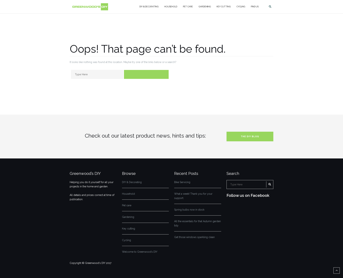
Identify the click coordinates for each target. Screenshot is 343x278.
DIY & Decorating (148, 6)
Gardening (204, 6)
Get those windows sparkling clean (194, 237)
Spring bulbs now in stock (189, 209)
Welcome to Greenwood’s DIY (139, 251)
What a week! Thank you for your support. (193, 195)
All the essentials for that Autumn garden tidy (197, 223)
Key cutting (224, 6)
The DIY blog (250, 136)
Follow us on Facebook (248, 195)
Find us (255, 6)
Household (170, 6)
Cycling (240, 6)
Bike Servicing (182, 182)
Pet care (188, 6)
